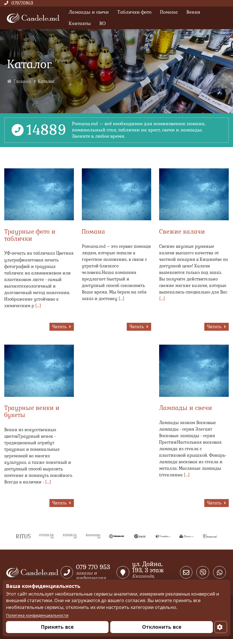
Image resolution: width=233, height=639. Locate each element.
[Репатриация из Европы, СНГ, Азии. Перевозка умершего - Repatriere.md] (93, 536)
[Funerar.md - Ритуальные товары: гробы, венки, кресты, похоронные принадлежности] (46, 536)
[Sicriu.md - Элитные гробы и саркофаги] (186, 536)
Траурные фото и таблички (29, 235)
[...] (38, 305)
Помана (93, 231)
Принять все (57, 626)
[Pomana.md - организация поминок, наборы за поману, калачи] (116, 536)
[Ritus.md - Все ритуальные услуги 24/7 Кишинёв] (23, 536)
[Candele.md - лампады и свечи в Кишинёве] (163, 536)
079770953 (22, 3)
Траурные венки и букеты (31, 411)
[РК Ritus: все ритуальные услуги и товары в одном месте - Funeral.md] (70, 536)
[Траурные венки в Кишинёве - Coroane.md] (209, 536)
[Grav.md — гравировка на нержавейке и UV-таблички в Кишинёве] (139, 536)
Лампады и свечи (185, 408)
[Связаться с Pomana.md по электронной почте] (186, 572)
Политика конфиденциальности (37, 615)
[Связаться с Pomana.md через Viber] (202, 572)
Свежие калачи (182, 231)
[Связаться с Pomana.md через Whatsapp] (219, 572)
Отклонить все (161, 626)
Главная (22, 81)
